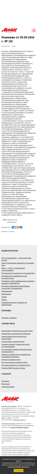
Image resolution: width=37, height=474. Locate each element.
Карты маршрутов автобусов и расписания (13, 337)
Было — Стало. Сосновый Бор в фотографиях (13, 269)
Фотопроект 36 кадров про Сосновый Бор (18, 273)
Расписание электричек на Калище (15, 334)
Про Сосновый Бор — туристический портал (16, 259)
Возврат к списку (7, 231)
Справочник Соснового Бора (12, 342)
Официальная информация (12, 221)
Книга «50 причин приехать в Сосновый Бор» (17, 264)
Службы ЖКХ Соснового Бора (13, 368)
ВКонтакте (5, 384)
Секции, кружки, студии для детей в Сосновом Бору (15, 345)
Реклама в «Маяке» (9, 318)
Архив (4, 297)
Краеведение (6, 291)
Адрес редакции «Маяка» (9, 406)
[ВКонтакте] (13, 227)
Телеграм (5, 381)
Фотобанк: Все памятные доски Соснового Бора (14, 277)
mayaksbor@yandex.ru (19, 420)
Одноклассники (7, 387)
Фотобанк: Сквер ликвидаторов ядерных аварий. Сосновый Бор (17, 282)
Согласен (18, 470)
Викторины (6, 294)
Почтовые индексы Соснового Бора (15, 365)
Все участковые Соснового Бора (14, 362)
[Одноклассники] (18, 227)
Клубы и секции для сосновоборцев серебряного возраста (16, 355)
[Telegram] (15, 227)
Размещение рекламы (8, 423)
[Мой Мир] (21, 227)
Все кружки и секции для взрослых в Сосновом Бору (16, 350)
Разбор (4, 300)
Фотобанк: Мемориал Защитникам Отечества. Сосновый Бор (15, 287)
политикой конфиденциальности (18, 467)
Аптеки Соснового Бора (10, 360)
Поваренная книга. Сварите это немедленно (14, 303)
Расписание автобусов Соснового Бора (17, 331)
